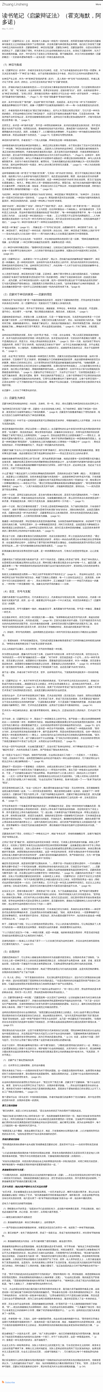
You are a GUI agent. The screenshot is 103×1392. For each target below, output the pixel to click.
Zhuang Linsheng (15, 4)
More (98, 4)
